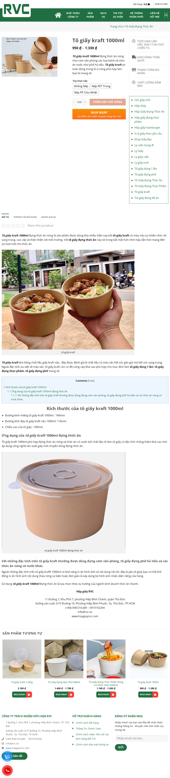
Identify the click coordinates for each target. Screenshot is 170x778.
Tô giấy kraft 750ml (148, 682)
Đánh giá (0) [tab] (48, 216)
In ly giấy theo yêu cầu (148, 133)
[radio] (81, 86)
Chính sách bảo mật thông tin (92, 744)
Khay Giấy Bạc (143, 139)
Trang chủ (116, 26)
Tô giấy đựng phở (145, 174)
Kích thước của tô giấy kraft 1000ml (24, 387)
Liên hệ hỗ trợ (155, 14)
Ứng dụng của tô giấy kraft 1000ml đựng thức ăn (37, 391)
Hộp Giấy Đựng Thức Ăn (149, 111)
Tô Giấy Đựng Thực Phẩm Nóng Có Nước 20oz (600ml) (106, 684)
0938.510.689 (161, 4)
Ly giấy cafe (141, 157)
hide (91, 380)
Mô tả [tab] (5, 216)
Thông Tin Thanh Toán (88, 728)
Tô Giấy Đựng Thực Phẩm (150, 186)
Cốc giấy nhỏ (142, 100)
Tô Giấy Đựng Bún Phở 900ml (64, 682)
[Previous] (2, 671)
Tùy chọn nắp (80, 81)
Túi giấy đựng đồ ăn (146, 198)
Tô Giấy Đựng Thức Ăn (139, 26)
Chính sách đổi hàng (87, 722)
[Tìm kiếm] (166, 15)
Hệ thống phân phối (136, 14)
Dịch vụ (103, 14)
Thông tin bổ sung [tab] (25, 216)
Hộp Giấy (140, 106)
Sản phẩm (90, 14)
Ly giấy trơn (141, 162)
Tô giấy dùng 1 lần (145, 168)
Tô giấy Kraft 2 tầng (22, 682)
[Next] (167, 671)
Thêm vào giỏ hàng (107, 102)
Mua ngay (19, 694)
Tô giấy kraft (142, 192)
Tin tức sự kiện (118, 14)
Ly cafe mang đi (144, 145)
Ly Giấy (138, 151)
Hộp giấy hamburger (147, 127)
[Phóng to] (6, 73)
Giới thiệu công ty (73, 14)
